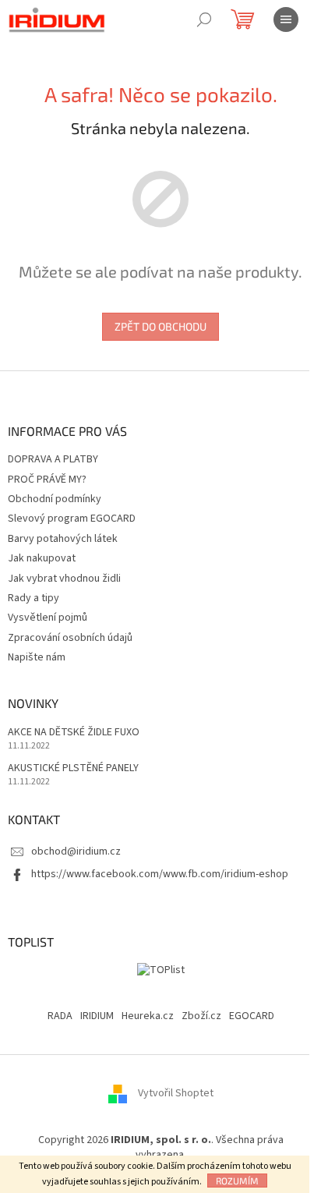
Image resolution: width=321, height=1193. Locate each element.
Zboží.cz (201, 1016)
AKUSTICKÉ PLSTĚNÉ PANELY (73, 768)
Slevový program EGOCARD (72, 518)
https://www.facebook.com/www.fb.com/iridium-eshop (159, 874)
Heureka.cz (148, 1016)
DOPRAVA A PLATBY (53, 459)
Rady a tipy (33, 598)
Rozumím (237, 1180)
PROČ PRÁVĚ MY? (47, 479)
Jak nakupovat (42, 558)
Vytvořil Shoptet (175, 1093)
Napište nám (36, 657)
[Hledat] (204, 19)
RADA (60, 1016)
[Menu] (286, 19)
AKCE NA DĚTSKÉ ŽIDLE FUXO (73, 732)
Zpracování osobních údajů (70, 638)
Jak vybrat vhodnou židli (64, 578)
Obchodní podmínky (54, 499)
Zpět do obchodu (160, 326)
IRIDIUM (97, 1016)
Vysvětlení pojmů (47, 617)
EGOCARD (251, 1016)
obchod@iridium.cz (76, 851)
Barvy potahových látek (63, 539)
